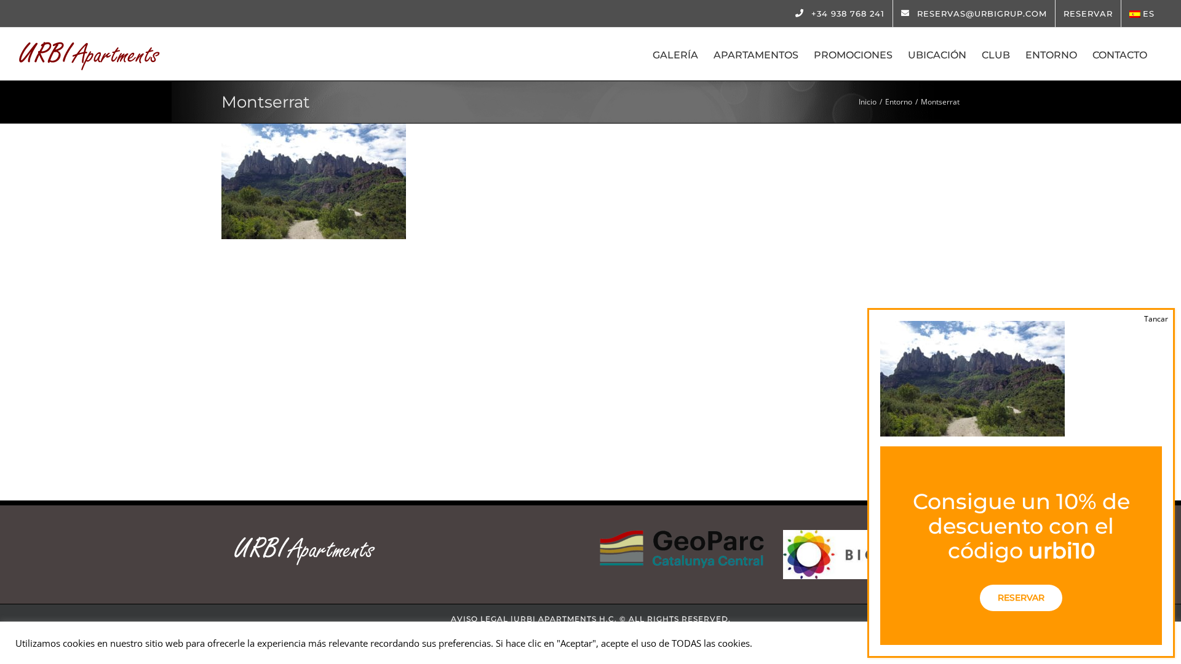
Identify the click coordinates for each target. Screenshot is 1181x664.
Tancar (1156, 319)
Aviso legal (479, 618)
